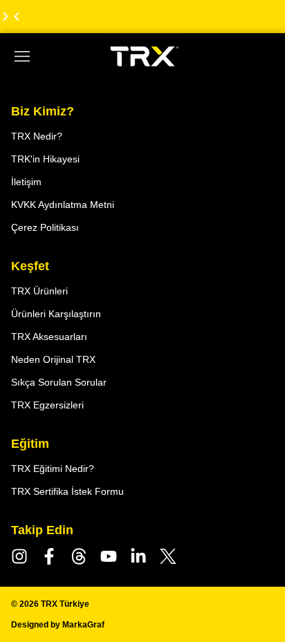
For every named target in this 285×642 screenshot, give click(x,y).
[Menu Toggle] (22, 57)
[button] (16, 16)
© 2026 (50, 604)
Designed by (57, 625)
